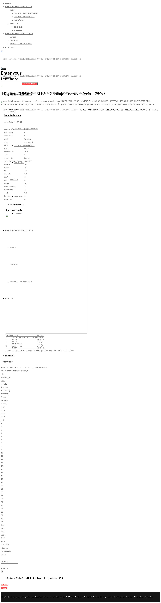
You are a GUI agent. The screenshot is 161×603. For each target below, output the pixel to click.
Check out (4, 561)
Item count (4, 568)
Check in (3, 555)
